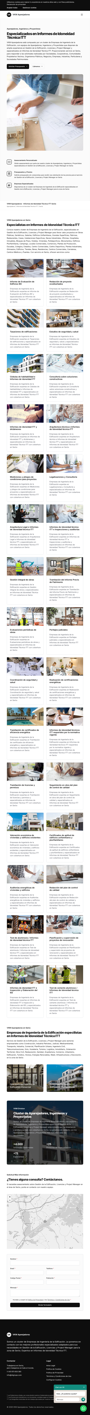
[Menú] (81, 14)
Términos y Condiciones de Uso (58, 1300)
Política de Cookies (53, 1369)
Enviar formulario (45, 1305)
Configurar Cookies (54, 1380)
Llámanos (36, 66)
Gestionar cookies (29, 8)
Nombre (13, 1259)
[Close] (84, 1387)
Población (50, 1278)
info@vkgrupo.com (14, 1375)
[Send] (83, 1399)
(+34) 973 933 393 (14, 1372)
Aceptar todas (12, 8)
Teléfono (50, 1268)
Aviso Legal (50, 1365)
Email (12, 1268)
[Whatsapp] (83, 1408)
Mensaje (14, 1287)
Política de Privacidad (35, 1300)
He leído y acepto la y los (42, 1300)
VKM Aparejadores (21, 14)
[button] (45, 1221)
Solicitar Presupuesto (17, 66)
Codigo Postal (16, 1278)
